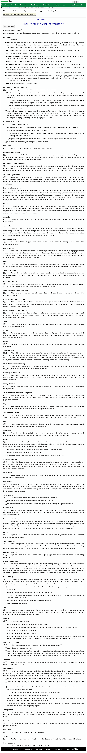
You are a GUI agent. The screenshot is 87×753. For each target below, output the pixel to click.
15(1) (5, 543)
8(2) (4, 264)
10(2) (5, 475)
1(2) (4, 90)
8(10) (5, 344)
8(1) (4, 250)
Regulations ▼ (35, 5)
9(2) (4, 424)
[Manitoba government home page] (6, 2)
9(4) (4, 442)
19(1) (5, 621)
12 (4, 510)
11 (4, 497)
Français (83, 2)
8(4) (4, 284)
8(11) (5, 353)
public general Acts (28, 7)
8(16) (5, 406)
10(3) (5, 484)
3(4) (4, 177)
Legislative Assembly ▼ (77, 5)
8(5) (4, 293)
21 (4, 723)
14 (4, 535)
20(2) (5, 712)
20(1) (5, 671)
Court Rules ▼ (47, 5)
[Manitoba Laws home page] (1, 7)
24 (4, 745)
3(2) (4, 155)
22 (4, 732)
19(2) (5, 645)
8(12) (5, 366)
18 (4, 610)
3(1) (4, 148)
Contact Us (58, 749)
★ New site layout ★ (8, 7)
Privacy (48, 749)
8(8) (4, 324)
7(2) (4, 242)
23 (4, 739)
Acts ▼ (26, 5)
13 (4, 521)
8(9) (4, 333)
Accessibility (17, 749)
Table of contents (9, 26)
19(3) (5, 662)
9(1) (4, 415)
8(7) (4, 313)
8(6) (4, 302)
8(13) (5, 375)
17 (4, 579)
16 (4, 563)
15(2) (5, 555)
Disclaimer (28, 749)
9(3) (4, 433)
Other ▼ (64, 5)
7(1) (4, 228)
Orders (57, 5)
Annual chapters (39, 7)
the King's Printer (53, 11)
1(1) (4, 39)
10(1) (5, 462)
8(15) (5, 395)
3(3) (4, 166)
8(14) (5, 386)
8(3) (4, 273)
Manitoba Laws (6, 5)
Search (17, 5)
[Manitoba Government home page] (72, 749)
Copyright (39, 749)
